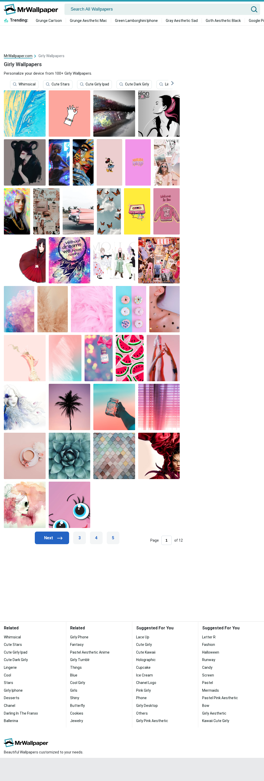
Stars (8, 683)
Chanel (9, 706)
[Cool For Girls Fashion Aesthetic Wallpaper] (167, 162)
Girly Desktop (147, 706)
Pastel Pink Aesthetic (220, 698)
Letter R (209, 637)
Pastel (207, 683)
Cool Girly (77, 683)
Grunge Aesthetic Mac (88, 21)
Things (76, 667)
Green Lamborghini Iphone (136, 21)
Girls (73, 690)
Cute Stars (61, 84)
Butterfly (77, 706)
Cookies (76, 713)
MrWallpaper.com (18, 56)
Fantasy (77, 645)
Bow (205, 706)
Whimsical (27, 84)
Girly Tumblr (80, 660)
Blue (73, 675)
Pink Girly (143, 690)
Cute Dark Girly (137, 84)
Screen (208, 675)
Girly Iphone (13, 690)
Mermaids (210, 690)
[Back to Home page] (33, 9)
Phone (141, 698)
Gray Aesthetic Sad (182, 21)
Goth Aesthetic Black (223, 21)
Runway (208, 660)
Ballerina (11, 721)
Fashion (208, 645)
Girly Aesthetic (214, 713)
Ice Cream (144, 675)
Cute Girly (144, 645)
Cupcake (143, 667)
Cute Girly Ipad (97, 84)
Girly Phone (79, 637)
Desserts (11, 698)
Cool (7, 675)
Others (142, 713)
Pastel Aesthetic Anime (90, 652)
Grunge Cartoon (49, 21)
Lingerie (10, 667)
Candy (207, 667)
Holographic (146, 660)
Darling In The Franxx (21, 713)
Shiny (74, 698)
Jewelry (76, 721)
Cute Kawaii (145, 652)
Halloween (210, 652)
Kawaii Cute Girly (215, 721)
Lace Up (142, 637)
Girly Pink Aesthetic (152, 721)
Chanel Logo (146, 683)
